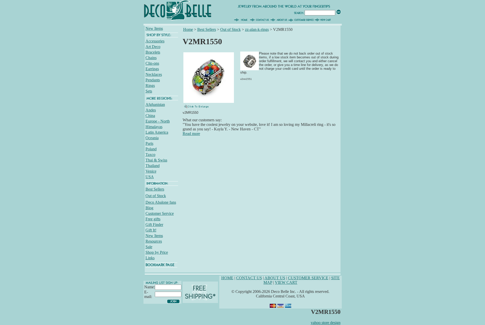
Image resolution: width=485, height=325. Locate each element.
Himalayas (154, 127)
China (150, 115)
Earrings (152, 69)
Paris (149, 143)
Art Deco (153, 46)
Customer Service (160, 213)
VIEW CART (286, 282)
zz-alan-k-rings (257, 29)
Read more (191, 133)
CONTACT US (249, 278)
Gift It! (151, 230)
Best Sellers (155, 189)
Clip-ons (152, 63)
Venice (151, 171)
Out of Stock (156, 196)
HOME (227, 278)
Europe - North (158, 121)
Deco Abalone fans (161, 202)
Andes (151, 110)
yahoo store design (326, 322)
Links (150, 258)
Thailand (153, 166)
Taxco (150, 154)
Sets (149, 91)
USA (150, 177)
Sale (149, 247)
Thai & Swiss (156, 160)
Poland (151, 149)
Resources (154, 241)
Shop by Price (157, 252)
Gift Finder (154, 224)
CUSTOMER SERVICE (308, 278)
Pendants (153, 80)
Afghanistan (155, 104)
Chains (151, 58)
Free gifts (153, 219)
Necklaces (154, 74)
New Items (154, 28)
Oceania (152, 138)
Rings (150, 85)
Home (188, 29)
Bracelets (153, 52)
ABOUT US (274, 278)
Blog (149, 208)
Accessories (155, 41)
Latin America (157, 132)
